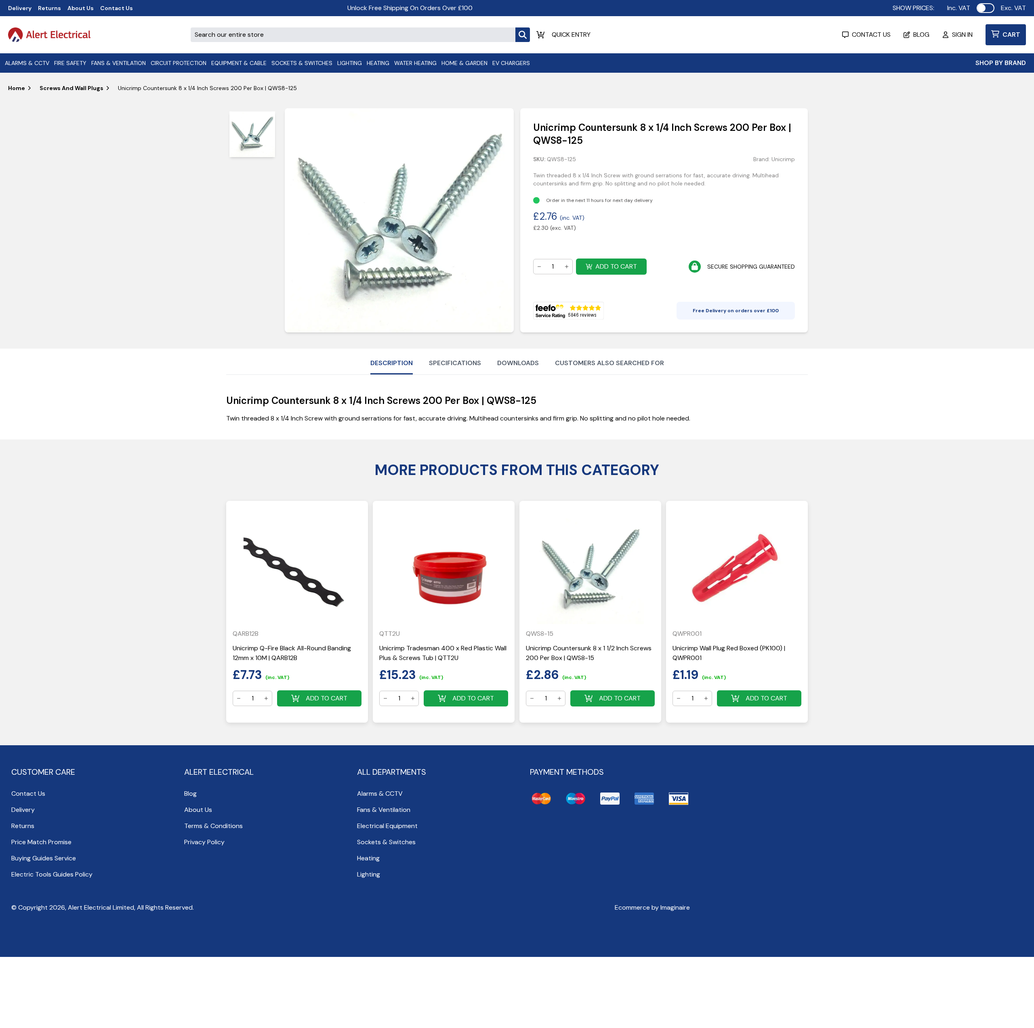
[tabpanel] (399, 220)
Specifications (455, 363)
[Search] (522, 34)
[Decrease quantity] (539, 266)
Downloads (518, 363)
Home (16, 88)
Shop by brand (1000, 63)
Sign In (962, 34)
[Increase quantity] (566, 266)
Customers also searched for (609, 363)
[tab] (252, 134)
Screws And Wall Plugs (71, 88)
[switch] (985, 8)
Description (391, 363)
